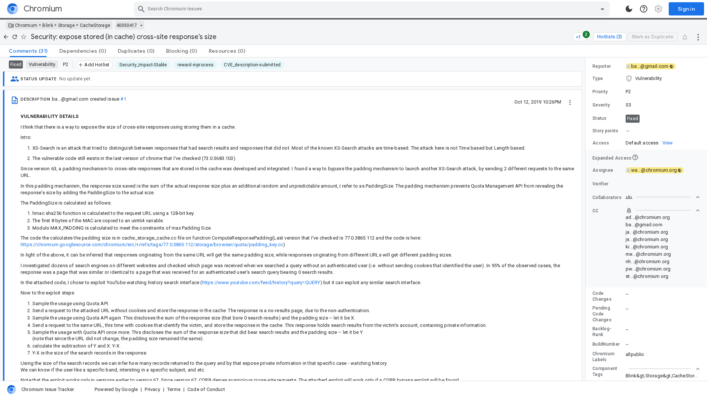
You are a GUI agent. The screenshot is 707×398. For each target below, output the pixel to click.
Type (597, 78)
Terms (173, 389)
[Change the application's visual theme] (629, 8)
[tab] (28, 51)
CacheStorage (95, 25)
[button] (646, 78)
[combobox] (373, 8)
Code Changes (602, 296)
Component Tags (605, 371)
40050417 (126, 25)
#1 (123, 99)
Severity (601, 105)
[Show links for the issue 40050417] (141, 25)
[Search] (141, 8)
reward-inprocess (195, 64)
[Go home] (5, 36)
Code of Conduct (206, 389)
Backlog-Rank (601, 331)
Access (600, 143)
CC (595, 210)
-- (627, 130)
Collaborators (607, 197)
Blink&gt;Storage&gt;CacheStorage (664, 375)
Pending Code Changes (602, 314)
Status (599, 118)
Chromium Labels (603, 356)
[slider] (586, 219)
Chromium (26, 25)
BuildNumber (606, 344)
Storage (66, 25)
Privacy (152, 389)
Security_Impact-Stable (143, 64)
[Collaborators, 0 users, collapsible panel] (663, 197)
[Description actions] (570, 102)
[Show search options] (602, 8)
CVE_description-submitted (252, 64)
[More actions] (698, 37)
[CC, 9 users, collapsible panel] (663, 210)
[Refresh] (14, 36)
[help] (643, 8)
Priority (600, 91)
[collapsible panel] (663, 369)
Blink (47, 25)
